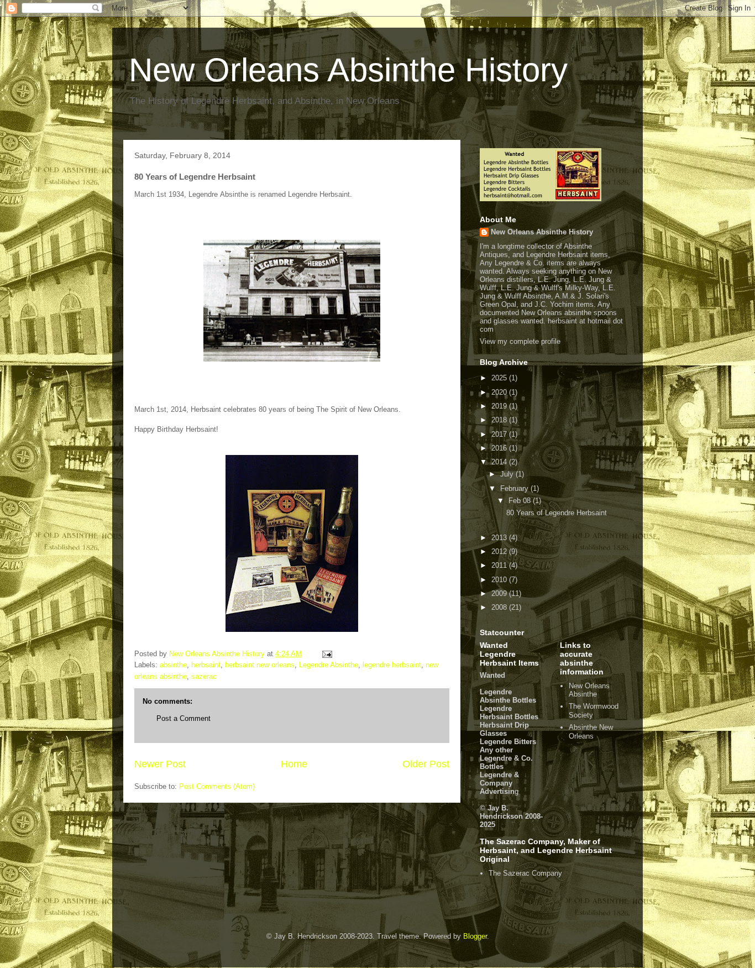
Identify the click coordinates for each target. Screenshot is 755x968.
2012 (500, 551)
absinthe (173, 665)
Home (294, 764)
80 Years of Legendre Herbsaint (556, 513)
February (515, 488)
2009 (500, 593)
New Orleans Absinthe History (348, 69)
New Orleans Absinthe (589, 690)
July (508, 474)
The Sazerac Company (525, 873)
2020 (500, 392)
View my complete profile (520, 341)
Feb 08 (520, 500)
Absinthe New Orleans (591, 731)
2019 (500, 406)
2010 (500, 579)
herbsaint (206, 665)
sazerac (204, 676)
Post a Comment (183, 718)
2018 (500, 420)
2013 (500, 537)
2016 (500, 448)
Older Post (425, 764)
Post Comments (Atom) (217, 786)
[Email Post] (326, 654)
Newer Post (160, 764)
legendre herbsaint (392, 665)
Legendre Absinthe (328, 665)
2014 (500, 462)
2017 (500, 434)
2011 (500, 565)
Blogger (475, 936)
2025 (500, 378)
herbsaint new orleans (260, 665)
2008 (500, 607)
